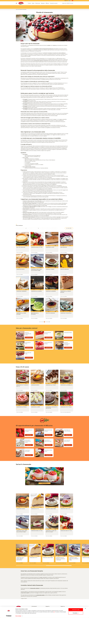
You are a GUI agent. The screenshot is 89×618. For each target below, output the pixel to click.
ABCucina (47, 3)
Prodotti (29, 3)
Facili (43, 228)
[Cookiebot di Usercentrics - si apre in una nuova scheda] (8, 616)
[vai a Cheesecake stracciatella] (66, 304)
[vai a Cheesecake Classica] (22, 500)
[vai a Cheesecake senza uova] (66, 500)
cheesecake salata (40, 595)
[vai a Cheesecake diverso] (22, 260)
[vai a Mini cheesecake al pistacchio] (37, 304)
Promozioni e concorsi (53, 3)
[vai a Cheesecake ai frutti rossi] (66, 398)
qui (54, 611)
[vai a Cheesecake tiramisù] (51, 260)
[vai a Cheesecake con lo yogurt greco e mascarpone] (22, 550)
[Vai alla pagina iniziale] (21, 3)
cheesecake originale (34, 588)
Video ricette (54, 228)
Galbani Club (64, 3)
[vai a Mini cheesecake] (66, 238)
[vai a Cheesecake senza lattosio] (37, 522)
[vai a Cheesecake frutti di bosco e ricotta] (22, 376)
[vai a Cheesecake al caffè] (51, 238)
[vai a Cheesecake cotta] (37, 500)
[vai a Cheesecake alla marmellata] (66, 376)
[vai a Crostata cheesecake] (51, 304)
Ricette (33, 3)
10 (49, 321)
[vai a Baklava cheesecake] (66, 260)
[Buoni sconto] (68, 3)
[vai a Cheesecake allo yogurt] (51, 376)
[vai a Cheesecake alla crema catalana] (22, 304)
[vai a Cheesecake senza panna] (51, 500)
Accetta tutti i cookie (75, 609)
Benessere (43, 3)
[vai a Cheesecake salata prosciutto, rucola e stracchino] (61, 550)
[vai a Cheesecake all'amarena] (51, 282)
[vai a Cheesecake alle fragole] (22, 398)
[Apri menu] (16, 3)
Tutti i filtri (69, 228)
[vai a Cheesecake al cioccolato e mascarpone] (51, 398)
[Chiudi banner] (85, 608)
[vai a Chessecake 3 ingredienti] (22, 282)
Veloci (48, 228)
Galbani (17, 9)
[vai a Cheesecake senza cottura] (37, 238)
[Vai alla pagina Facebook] (69, 0)
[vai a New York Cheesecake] (22, 238)
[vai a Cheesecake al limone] (37, 398)
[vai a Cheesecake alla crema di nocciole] (66, 282)
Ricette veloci (37, 3)
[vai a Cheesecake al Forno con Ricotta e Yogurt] (51, 522)
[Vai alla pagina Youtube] (72, 0)
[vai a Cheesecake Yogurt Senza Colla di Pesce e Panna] (37, 260)
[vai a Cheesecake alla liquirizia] (37, 282)
